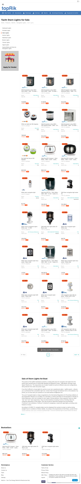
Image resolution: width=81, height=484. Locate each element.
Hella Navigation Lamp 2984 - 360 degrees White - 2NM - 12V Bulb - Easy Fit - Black (49, 124)
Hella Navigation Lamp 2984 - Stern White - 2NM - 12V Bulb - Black (49, 90)
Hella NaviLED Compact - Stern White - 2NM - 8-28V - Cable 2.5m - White (49, 159)
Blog (2, 475)
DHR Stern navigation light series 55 (69, 193)
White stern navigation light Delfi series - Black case (29, 329)
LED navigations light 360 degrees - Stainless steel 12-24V (69, 329)
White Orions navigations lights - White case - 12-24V (29, 227)
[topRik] (9, 8)
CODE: (22, 93)
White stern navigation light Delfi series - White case (29, 295)
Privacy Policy (45, 470)
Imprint (43, 477)
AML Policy (44, 475)
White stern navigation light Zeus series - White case (69, 261)
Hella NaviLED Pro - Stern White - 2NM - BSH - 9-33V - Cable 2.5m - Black (49, 193)
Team (2, 472)
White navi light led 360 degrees (29, 124)
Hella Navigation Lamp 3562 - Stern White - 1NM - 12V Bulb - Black (29, 90)
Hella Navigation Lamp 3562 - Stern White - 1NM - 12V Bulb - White (49, 329)
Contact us (4, 470)
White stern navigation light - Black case (48, 295)
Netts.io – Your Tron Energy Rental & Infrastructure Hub (15, 480)
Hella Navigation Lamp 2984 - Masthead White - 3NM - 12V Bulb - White (69, 90)
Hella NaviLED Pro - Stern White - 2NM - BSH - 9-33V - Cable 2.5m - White (49, 261)
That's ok (75, 480)
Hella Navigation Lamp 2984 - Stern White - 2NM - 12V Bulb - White (69, 124)
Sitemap (3, 477)
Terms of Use (44, 467)
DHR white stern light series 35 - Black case (49, 227)
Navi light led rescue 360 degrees (27, 159)
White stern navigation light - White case (68, 227)
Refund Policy (44, 472)
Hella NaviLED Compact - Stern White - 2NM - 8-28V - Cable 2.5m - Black (69, 159)
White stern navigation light (28, 192)
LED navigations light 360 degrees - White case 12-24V (68, 295)
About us (3, 467)
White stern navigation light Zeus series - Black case (29, 261)
